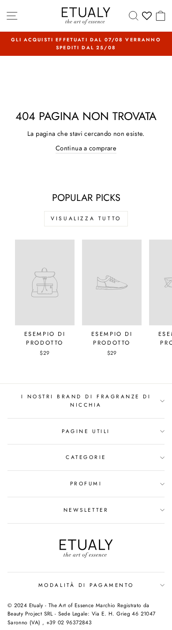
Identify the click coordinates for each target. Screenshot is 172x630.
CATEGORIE (86, 457)
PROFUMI (86, 483)
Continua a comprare (86, 148)
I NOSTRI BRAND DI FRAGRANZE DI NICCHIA (86, 400)
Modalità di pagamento (86, 585)
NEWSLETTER (86, 509)
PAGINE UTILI (86, 431)
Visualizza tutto (86, 218)
